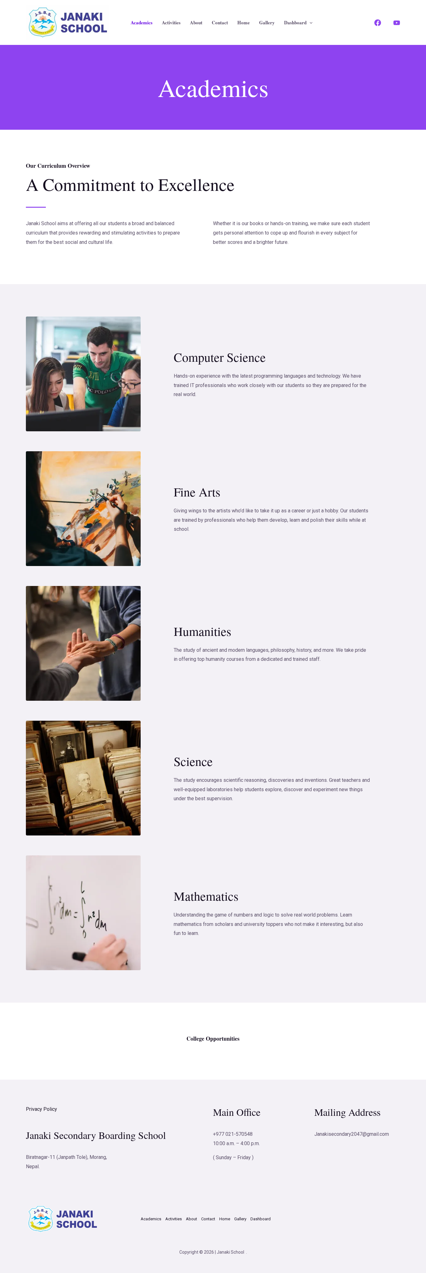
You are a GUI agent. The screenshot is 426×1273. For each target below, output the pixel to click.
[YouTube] (396, 22)
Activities (171, 22)
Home (243, 22)
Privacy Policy (41, 1109)
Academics (141, 22)
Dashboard (295, 22)
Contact (220, 22)
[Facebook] (377, 22)
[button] (309, 22)
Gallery (267, 22)
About (196, 22)
